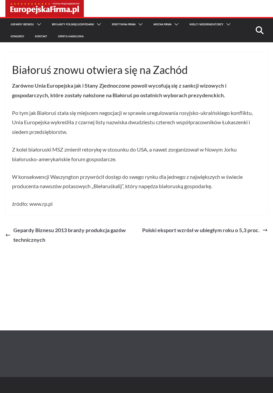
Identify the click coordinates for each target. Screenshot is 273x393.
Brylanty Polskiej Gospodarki (73, 24)
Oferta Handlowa (71, 36)
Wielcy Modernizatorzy (206, 24)
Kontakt (41, 36)
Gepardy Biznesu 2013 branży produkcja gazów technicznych (69, 235)
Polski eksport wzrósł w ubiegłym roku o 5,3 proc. (201, 230)
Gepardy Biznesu (22, 24)
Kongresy (17, 36)
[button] (37, 24)
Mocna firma (162, 24)
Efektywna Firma (124, 24)
